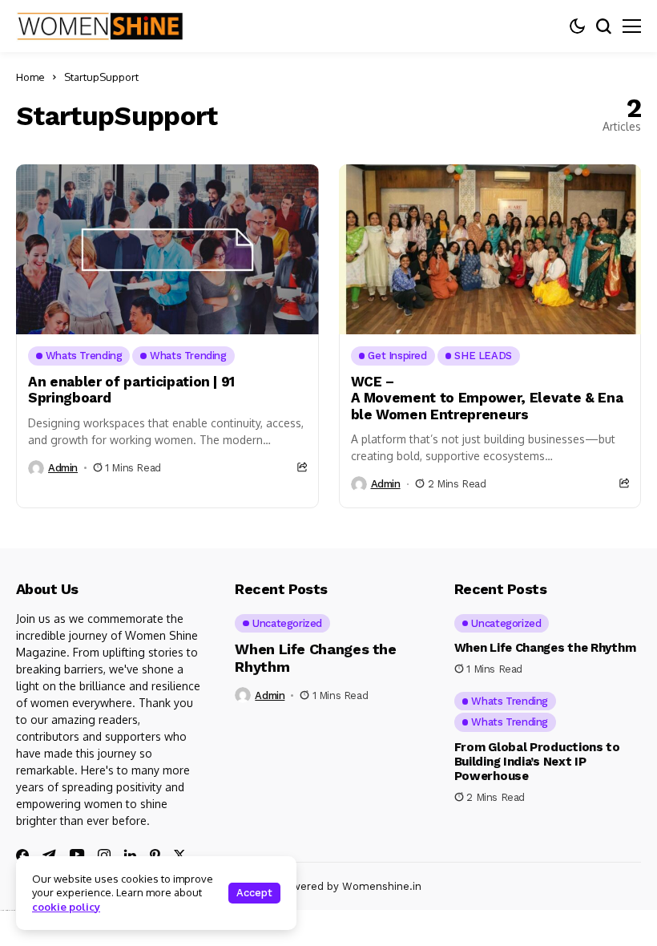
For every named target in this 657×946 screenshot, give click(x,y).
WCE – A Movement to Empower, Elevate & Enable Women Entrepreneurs (487, 398)
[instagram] (104, 855)
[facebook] (22, 855)
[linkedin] (130, 855)
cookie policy (66, 906)
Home (30, 77)
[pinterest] (155, 855)
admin (63, 468)
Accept (254, 893)
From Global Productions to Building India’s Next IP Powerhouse (537, 761)
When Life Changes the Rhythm (545, 648)
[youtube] (77, 855)
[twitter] (179, 855)
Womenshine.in (381, 886)
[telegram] (49, 855)
